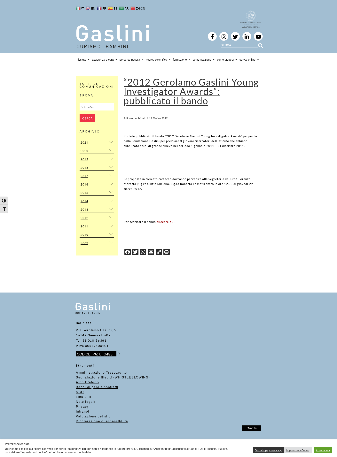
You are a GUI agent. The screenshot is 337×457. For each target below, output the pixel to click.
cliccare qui (166, 222)
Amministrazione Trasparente (101, 372)
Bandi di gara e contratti (97, 387)
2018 (84, 167)
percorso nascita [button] (130, 59)
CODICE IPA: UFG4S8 (96, 353)
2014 (84, 201)
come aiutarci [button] (225, 59)
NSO (80, 392)
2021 (84, 142)
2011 (84, 226)
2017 (84, 176)
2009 (84, 243)
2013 (84, 209)
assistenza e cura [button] (103, 59)
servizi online (247, 59)
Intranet (82, 411)
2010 (84, 234)
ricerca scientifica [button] (156, 59)
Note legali (85, 401)
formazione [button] (180, 59)
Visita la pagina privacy (268, 450)
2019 (84, 159)
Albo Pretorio (87, 382)
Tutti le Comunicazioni (97, 85)
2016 (84, 184)
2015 (84, 193)
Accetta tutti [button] (323, 450)
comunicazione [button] (202, 59)
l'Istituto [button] (81, 59)
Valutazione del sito (93, 416)
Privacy (82, 406)
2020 (84, 151)
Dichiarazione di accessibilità (102, 421)
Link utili (83, 396)
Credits (252, 428)
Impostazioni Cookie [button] (297, 450)
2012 (84, 218)
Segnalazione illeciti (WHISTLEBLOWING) (113, 377)
